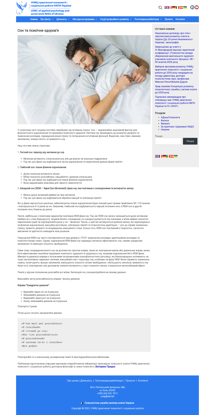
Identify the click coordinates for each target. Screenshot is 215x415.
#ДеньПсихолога (170, 117)
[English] (166, 7)
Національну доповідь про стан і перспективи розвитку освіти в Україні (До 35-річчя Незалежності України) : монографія (174, 38)
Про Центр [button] (46, 19)
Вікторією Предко (105, 366)
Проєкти (169, 19)
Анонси (165, 120)
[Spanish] (181, 7)
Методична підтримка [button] (83, 19)
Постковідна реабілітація (109, 380)
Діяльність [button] (61, 19)
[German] (174, 7)
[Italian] (178, 7)
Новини (34, 19)
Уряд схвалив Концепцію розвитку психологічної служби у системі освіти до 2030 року (176, 89)
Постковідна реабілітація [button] (147, 19)
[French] (170, 7)
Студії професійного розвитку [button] (114, 19)
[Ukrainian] (185, 7)
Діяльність (86, 380)
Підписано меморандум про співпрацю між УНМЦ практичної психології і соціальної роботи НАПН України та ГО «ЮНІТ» (175, 101)
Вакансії (165, 123)
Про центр (72, 380)
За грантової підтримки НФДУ (177, 126)
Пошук (159, 136)
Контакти (180, 19)
